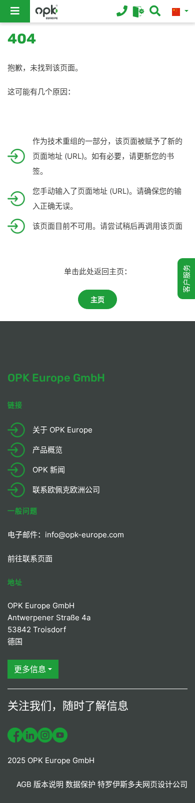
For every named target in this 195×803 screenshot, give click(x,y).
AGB (24, 784)
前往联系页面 (30, 558)
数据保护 (81, 784)
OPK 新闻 (48, 469)
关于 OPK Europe (62, 429)
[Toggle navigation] (15, 11)
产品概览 (47, 449)
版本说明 (49, 784)
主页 (97, 299)
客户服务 (186, 279)
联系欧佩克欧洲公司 (66, 489)
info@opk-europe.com (84, 534)
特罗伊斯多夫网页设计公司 (143, 784)
